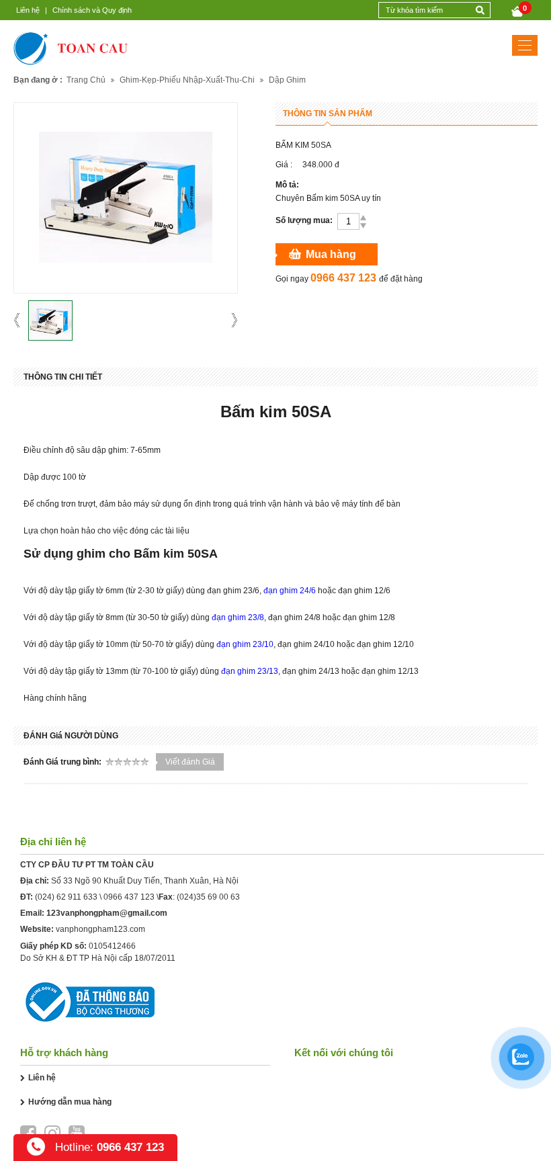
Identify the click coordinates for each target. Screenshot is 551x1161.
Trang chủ (86, 80)
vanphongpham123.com (100, 929)
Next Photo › (230, 320)
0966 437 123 (129, 897)
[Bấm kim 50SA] (50, 320)
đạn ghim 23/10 (244, 644)
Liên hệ (28, 10)
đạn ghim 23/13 (249, 671)
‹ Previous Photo (21, 320)
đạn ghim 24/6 (289, 590)
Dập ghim (287, 80)
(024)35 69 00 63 (208, 897)
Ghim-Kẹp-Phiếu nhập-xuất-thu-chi (187, 80)
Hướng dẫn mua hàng (70, 1102)
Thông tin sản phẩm (327, 113)
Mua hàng (331, 254)
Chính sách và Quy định (92, 10)
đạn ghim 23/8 (238, 617)
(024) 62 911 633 (66, 897)
